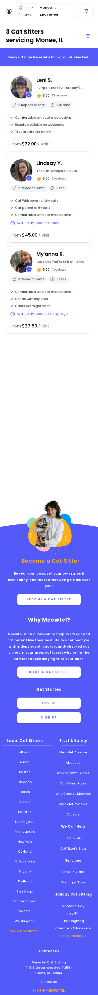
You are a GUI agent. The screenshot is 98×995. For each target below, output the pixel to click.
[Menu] (9, 11)
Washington (25, 921)
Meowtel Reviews (73, 804)
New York (25, 841)
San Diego (24, 891)
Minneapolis (25, 831)
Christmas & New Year (73, 928)
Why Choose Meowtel (73, 794)
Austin (25, 762)
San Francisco (25, 901)
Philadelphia (25, 861)
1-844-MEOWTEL (49, 990)
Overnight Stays (73, 882)
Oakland (25, 851)
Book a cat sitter (49, 672)
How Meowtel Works (73, 773)
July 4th (73, 913)
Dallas (25, 792)
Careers (73, 814)
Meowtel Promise (73, 752)
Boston (25, 772)
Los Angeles (24, 822)
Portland (25, 881)
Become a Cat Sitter (49, 599)
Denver (24, 802)
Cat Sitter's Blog (73, 848)
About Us (73, 762)
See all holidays (73, 936)
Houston (25, 812)
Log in (49, 703)
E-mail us (49, 982)
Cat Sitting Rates (73, 783)
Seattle (24, 911)
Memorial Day (73, 906)
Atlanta (25, 752)
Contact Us (49, 951)
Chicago (25, 782)
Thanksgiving (73, 921)
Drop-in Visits (73, 872)
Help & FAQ (73, 838)
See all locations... (25, 931)
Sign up (49, 718)
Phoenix (25, 871)
